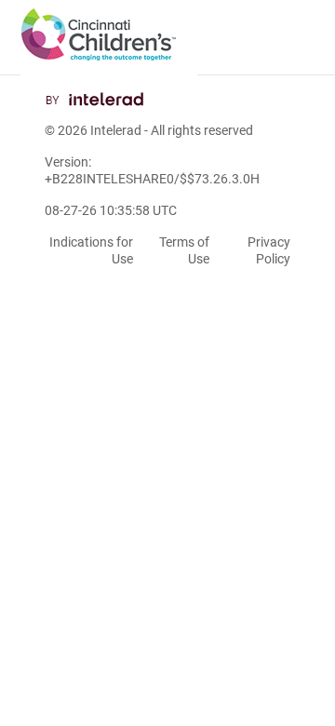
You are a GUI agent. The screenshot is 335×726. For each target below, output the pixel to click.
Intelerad (115, 130)
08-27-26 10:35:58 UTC (111, 210)
